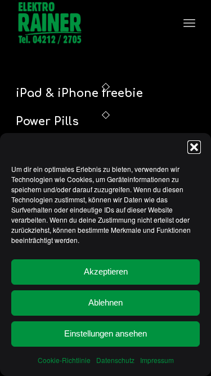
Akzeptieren (106, 271)
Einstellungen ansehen (105, 333)
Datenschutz (115, 360)
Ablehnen (105, 302)
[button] (194, 147)
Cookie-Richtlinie (64, 360)
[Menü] (189, 22)
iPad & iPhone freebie (79, 93)
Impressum (157, 360)
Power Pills (47, 121)
